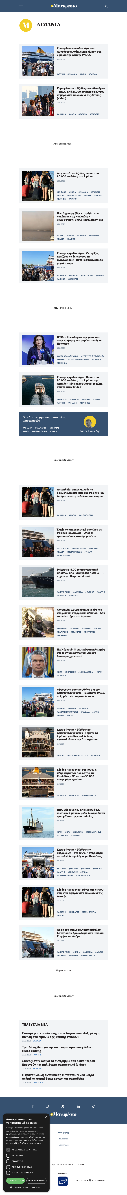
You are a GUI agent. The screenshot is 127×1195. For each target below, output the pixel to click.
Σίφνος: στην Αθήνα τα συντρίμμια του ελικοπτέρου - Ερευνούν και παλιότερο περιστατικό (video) (59, 1062)
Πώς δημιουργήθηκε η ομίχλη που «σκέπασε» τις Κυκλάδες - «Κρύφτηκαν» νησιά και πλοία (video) (80, 216)
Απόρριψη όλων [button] (36, 1180)
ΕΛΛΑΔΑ (37, 1040)
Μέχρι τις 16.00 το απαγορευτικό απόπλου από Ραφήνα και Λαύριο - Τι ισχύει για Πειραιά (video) (80, 573)
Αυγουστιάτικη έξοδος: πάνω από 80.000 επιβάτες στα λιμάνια (78, 175)
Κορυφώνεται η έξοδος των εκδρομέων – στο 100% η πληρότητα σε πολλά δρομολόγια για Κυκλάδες (80, 853)
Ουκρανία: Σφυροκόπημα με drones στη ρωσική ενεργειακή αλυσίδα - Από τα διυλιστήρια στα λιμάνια (81, 613)
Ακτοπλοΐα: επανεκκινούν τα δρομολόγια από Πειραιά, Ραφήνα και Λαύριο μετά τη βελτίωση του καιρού (80, 493)
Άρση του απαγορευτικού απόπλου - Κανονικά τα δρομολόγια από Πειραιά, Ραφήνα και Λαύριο (80, 933)
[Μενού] (21, 6)
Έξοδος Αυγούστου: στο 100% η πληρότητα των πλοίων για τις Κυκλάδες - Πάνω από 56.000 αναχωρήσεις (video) (76, 774)
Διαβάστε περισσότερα (30, 1143)
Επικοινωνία (63, 1145)
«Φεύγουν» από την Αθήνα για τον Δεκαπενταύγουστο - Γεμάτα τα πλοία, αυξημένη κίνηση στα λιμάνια (81, 693)
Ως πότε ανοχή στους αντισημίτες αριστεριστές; (44, 419)
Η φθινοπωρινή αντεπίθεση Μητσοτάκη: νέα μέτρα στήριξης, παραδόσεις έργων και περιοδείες (58, 1076)
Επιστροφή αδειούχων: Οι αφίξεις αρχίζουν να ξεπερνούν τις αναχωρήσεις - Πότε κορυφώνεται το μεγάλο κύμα (80, 258)
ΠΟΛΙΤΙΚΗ (38, 1054)
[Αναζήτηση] (106, 6)
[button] (26, 1187)
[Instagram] (47, 1105)
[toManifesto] (64, 5)
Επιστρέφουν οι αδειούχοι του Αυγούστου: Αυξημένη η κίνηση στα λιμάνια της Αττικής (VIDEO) (79, 51)
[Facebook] (33, 1105)
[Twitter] (62, 1105)
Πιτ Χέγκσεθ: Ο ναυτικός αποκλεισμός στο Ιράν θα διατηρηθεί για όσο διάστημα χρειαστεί (81, 653)
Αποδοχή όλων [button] (15, 1180)
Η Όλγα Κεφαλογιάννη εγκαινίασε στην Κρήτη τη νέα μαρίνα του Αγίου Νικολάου (79, 340)
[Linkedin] (78, 1105)
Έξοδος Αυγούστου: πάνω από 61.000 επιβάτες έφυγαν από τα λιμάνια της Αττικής (80, 893)
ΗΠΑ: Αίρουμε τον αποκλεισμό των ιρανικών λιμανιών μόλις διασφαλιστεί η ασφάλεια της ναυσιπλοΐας (81, 813)
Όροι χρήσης (63, 1133)
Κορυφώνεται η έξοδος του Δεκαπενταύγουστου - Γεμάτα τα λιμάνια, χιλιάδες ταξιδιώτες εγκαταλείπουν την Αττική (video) (78, 734)
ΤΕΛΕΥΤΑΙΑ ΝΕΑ (35, 1024)
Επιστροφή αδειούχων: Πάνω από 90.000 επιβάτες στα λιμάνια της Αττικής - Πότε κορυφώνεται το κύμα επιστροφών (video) (80, 382)
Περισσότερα (63, 970)
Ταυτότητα (63, 1139)
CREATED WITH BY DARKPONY (90, 1180)
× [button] (46, 1117)
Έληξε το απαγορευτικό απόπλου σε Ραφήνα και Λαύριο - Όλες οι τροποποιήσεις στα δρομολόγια (79, 533)
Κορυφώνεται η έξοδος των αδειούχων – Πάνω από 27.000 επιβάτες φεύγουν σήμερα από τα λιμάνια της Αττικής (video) (81, 93)
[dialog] (26, 1153)
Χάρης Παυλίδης (89, 431)
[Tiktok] (93, 1105)
